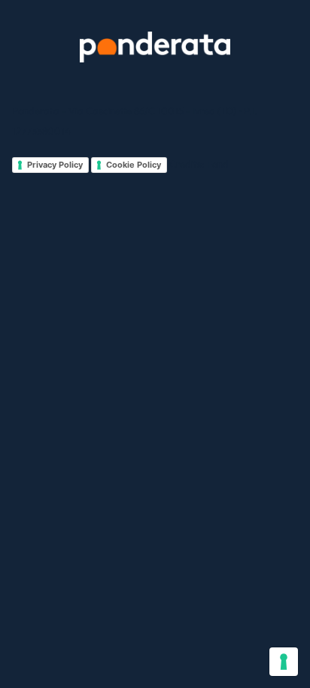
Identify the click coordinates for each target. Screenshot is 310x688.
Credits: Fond (199, 164)
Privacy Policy (55, 164)
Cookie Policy (133, 164)
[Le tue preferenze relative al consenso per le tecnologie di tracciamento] (283, 661)
